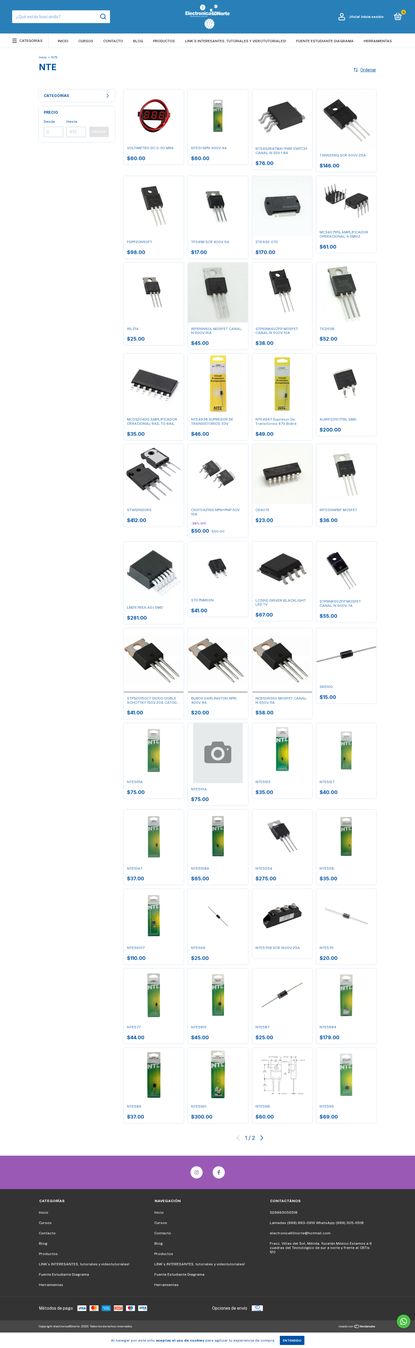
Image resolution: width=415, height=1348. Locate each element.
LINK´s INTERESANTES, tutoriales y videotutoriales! (235, 41)
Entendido (292, 1340)
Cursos (85, 41)
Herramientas (378, 41)
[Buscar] (103, 16)
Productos (164, 41)
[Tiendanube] (357, 1327)
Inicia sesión (372, 17)
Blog (138, 41)
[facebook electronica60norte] (219, 1172)
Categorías (31, 41)
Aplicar (99, 131)
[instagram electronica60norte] (196, 1172)
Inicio (63, 41)
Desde (49, 121)
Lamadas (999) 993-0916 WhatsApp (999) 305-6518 (317, 1223)
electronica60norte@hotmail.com (300, 1233)
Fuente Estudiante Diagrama (325, 41)
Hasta (72, 121)
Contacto (113, 41)
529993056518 (283, 1212)
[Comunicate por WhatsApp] (403, 1321)
